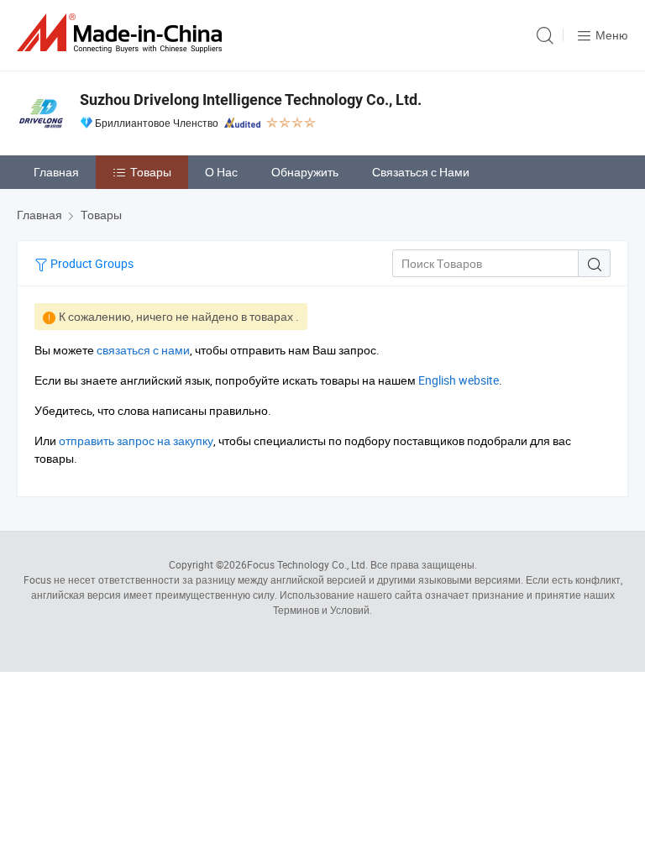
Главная (56, 172)
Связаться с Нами (420, 172)
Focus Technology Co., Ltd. (307, 564)
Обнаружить (304, 172)
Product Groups (91, 263)
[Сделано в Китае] (122, 33)
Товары (150, 172)
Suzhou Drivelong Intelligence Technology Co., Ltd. (251, 99)
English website (458, 380)
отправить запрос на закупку (136, 440)
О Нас (221, 172)
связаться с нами (143, 350)
